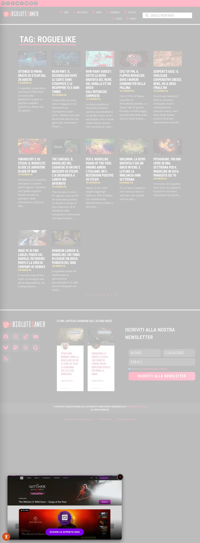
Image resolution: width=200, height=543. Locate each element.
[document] (100, 271)
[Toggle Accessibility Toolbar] (6, 537)
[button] (120, 477)
